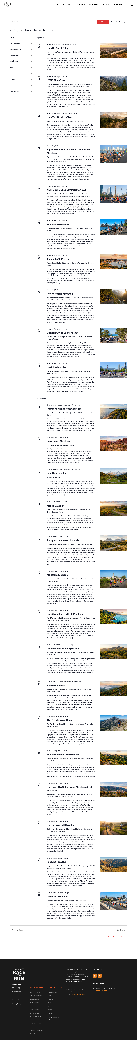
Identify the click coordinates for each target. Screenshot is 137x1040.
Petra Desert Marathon (58, 441)
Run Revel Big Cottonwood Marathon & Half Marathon (69, 788)
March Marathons (35, 999)
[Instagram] (95, 976)
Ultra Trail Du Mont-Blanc (60, 117)
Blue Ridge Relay (56, 685)
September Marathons (37, 1020)
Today (20, 30)
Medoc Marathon (55, 505)
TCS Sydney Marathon (58, 224)
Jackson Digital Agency (79, 994)
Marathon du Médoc (57, 574)
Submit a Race (16, 992)
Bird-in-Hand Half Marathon (61, 825)
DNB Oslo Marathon (57, 896)
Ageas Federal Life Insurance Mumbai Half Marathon (68, 151)
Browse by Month (36, 988)
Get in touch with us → (101, 991)
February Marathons (36, 995)
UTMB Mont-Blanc (56, 80)
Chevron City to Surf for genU (62, 332)
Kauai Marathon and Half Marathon (65, 614)
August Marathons (35, 1016)
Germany (50, 1013)
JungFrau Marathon (57, 473)
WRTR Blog (16, 988)
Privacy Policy (16, 1004)
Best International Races (53, 1018)
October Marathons (36, 1023)
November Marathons (36, 1027)
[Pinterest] (100, 976)
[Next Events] (14, 30)
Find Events (103, 22)
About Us (15, 996)
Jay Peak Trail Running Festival (63, 648)
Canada (50, 995)
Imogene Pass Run (56, 861)
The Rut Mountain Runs (59, 720)
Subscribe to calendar (115, 937)
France (50, 1009)
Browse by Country (55, 988)
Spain (49, 1006)
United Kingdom (52, 992)
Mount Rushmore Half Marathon (63, 754)
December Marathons (36, 1030)
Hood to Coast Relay (57, 48)
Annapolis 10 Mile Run (58, 259)
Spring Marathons (35, 1034)
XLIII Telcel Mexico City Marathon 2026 (66, 189)
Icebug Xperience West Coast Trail (64, 408)
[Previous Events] (11, 30)
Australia (50, 999)
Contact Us (15, 1000)
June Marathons (35, 1009)
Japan (49, 1002)
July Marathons (34, 1013)
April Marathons (35, 1002)
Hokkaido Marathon (57, 367)
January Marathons (35, 992)
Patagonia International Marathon (64, 540)
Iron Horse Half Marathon (60, 293)
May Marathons (34, 1006)
